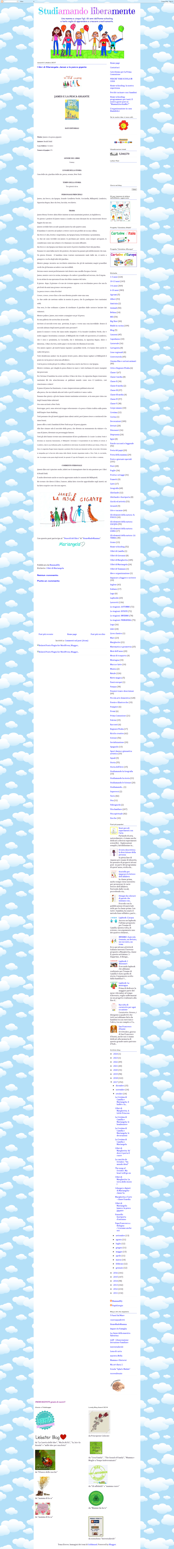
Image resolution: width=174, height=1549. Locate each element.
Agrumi (113, 295)
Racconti (114, 725)
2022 (115, 1062)
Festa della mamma (118, 455)
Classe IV (114, 399)
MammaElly (117, 1301)
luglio (118, 1244)
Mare (112, 638)
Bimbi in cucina (117, 326)
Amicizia (114, 304)
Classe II (113, 381)
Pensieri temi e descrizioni (122, 691)
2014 (115, 1281)
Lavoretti (114, 602)
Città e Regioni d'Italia (120, 368)
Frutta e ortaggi (117, 475)
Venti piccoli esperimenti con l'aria (126, 830)
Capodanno (115, 339)
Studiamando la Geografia (121, 771)
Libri (112, 629)
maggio (119, 1252)
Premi (112, 711)
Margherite (115, 642)
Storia (113, 763)
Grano (113, 542)
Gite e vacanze (116, 510)
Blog (112, 330)
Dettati (113, 426)
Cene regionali (116, 352)
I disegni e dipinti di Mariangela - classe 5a (123, 1190)
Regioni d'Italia (117, 729)
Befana (113, 312)
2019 (115, 1074)
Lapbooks (114, 598)
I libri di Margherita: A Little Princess (122, 1110)
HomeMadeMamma (91, 538)
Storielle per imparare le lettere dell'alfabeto (127, 874)
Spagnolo (114, 747)
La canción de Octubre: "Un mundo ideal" (122, 1161)
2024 (115, 1054)
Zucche (113, 818)
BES (111, 317)
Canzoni (113, 335)
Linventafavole (116, 1347)
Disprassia (114, 435)
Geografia (114, 488)
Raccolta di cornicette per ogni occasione (127, 1007)
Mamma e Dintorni (118, 1360)
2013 (115, 1285)
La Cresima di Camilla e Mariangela (121, 1142)
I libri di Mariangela (55, 568)
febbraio (120, 1264)
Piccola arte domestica (120, 698)
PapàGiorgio (117, 1306)
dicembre (120, 1086)
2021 (115, 1066)
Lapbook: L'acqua (126, 918)
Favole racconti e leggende (122, 444)
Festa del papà (116, 450)
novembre (120, 1090)
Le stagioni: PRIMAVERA (120, 620)
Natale (113, 673)
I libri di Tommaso (118, 569)
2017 (115, 1082)
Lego (112, 625)
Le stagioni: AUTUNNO (120, 607)
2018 (115, 1078)
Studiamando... (116, 787)
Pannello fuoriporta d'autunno (120, 1217)
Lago (112, 594)
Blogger (112, 1545)
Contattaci (115, 68)
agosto (119, 1240)
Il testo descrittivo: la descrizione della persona (127, 852)
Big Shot (114, 321)
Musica (113, 669)
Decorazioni (115, 421)
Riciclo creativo (117, 734)
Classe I (113, 373)
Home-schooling (117, 547)
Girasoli (113, 506)
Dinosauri (114, 430)
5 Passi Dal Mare (117, 1315)
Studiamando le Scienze (120, 783)
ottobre (119, 1094)
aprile (118, 1256)
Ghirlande (114, 493)
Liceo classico (116, 633)
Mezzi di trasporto (118, 656)
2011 (115, 1293)
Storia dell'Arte (117, 767)
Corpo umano (116, 408)
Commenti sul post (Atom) (76, 641)
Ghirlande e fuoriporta (120, 497)
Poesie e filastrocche (119, 702)
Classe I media (116, 377)
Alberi (113, 299)
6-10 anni (114, 290)
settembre (120, 1236)
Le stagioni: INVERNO (119, 616)
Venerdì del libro (71, 538)
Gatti (112, 484)
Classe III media (117, 395)
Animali (113, 308)
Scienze (113, 738)
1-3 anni (114, 277)
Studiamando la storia (120, 778)
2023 (115, 1058)
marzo (119, 1260)
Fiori (112, 466)
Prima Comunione (118, 716)
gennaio (119, 1268)
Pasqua (113, 687)
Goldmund (92, 1545)
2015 (115, 1277)
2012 (115, 1289)
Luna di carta (116, 1351)
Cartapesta (115, 348)
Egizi (112, 439)
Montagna (114, 660)
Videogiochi (115, 805)
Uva (111, 800)
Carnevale (114, 344)
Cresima (113, 412)
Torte (112, 796)
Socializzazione (117, 742)
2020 (115, 1070)
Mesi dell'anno (116, 651)
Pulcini (113, 720)
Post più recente (46, 634)
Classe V (113, 404)
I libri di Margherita (119, 560)
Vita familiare (116, 809)
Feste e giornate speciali (121, 459)
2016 (115, 1273)
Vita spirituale (116, 814)
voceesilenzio (116, 1374)
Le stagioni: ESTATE (119, 611)
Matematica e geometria (121, 647)
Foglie (113, 471)
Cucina (113, 417)
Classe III (114, 390)
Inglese (113, 585)
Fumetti (113, 479)
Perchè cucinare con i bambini (123, 93)
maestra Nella (116, 1356)
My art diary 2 (116, 1365)
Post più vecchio (98, 634)
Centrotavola (116, 357)
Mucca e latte (116, 665)
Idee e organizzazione (120, 573)
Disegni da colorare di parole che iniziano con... (127, 898)
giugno (119, 1248)
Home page (72, 634)
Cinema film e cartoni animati (123, 361)
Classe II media (116, 386)
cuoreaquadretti (117, 1320)
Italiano (113, 589)
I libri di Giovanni (117, 556)
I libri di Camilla (117, 551)
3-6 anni (114, 286)
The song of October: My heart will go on (123, 1170)
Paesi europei (116, 682)
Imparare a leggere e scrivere (123, 578)
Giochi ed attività (117, 502)
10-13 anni (115, 281)
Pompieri (114, 707)
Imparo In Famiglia (118, 1329)
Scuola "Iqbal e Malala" (120, 1369)
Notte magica (116, 678)
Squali (113, 758)
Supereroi (114, 792)
